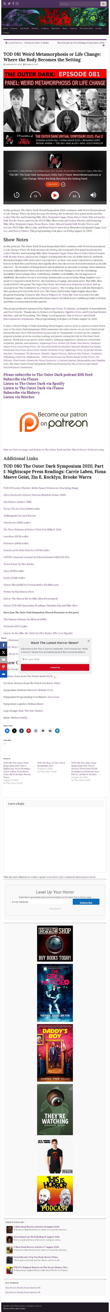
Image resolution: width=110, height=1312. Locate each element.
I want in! (55, 667)
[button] (54, 642)
